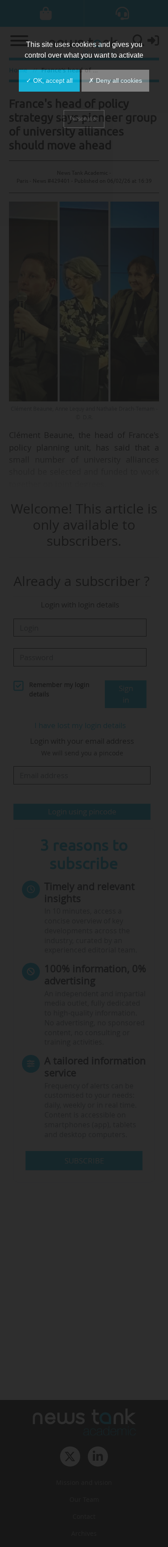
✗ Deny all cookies (115, 80)
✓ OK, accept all (49, 80)
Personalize (84, 119)
